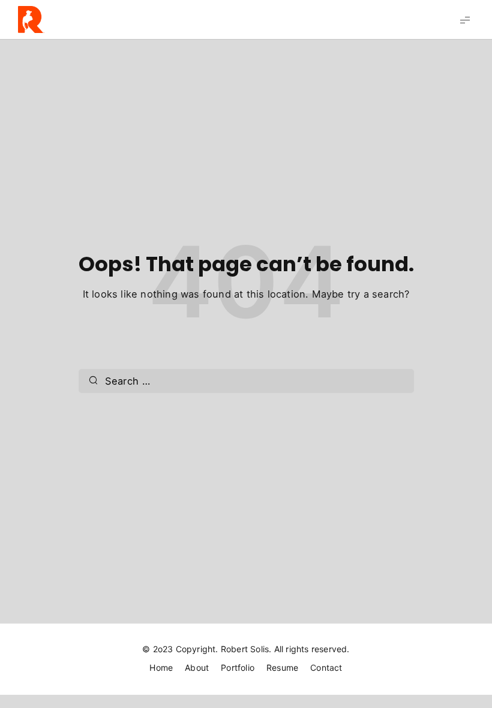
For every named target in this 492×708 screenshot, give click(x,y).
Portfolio (237, 667)
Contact (326, 667)
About (197, 667)
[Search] (94, 381)
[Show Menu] (465, 19)
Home (161, 667)
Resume (282, 667)
